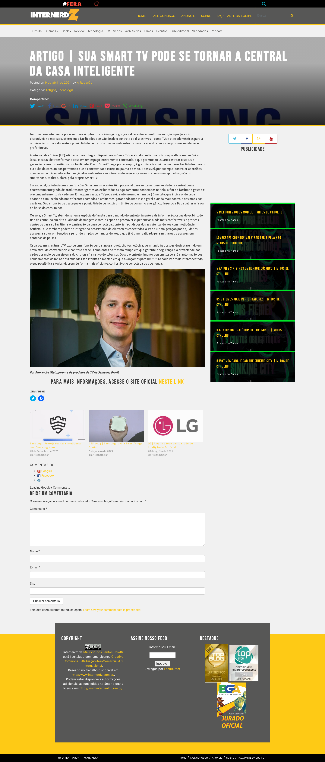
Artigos (51, 90)
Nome (35, 551)
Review (79, 31)
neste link (171, 382)
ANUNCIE (188, 16)
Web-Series (133, 31)
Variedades (200, 31)
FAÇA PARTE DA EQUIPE (234, 16)
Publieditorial (179, 31)
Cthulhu (37, 31)
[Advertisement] (253, 177)
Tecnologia (95, 31)
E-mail (35, 567)
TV (108, 31)
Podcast (216, 31)
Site (32, 583)
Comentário (38, 509)
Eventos (161, 31)
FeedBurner (172, 669)
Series (117, 31)
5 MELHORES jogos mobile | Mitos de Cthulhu (249, 212)
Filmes (148, 31)
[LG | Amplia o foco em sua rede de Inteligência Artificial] (175, 426)
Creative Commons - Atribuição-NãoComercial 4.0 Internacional (93, 661)
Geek (65, 31)
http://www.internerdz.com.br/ (92, 674)
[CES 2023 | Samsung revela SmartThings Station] (116, 426)
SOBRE (206, 16)
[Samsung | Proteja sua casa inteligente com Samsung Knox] (57, 426)
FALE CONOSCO (163, 16)
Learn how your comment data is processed (111, 610)
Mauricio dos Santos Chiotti (103, 652)
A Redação (84, 82)
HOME (141, 16)
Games (51, 31)
